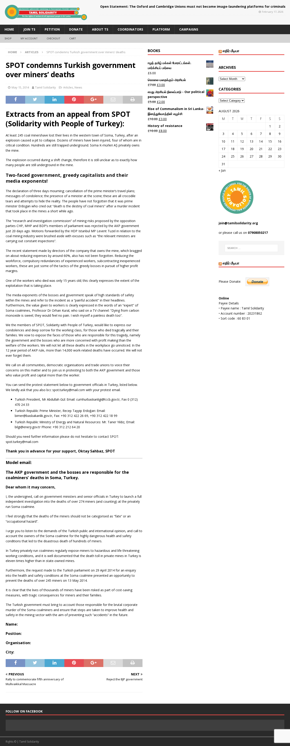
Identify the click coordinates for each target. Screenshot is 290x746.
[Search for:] (251, 248)
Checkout (53, 38)
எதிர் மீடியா (231, 50)
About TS (100, 29)
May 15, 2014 (20, 87)
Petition (52, 29)
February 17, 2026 (272, 11)
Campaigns (188, 29)
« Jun (222, 170)
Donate (76, 29)
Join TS (29, 29)
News (78, 87)
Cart (72, 38)
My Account (29, 38)
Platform (161, 29)
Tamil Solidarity (45, 87)
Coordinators (130, 29)
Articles (68, 87)
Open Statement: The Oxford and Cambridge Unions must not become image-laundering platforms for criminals (192, 6)
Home (9, 29)
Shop (8, 38)
